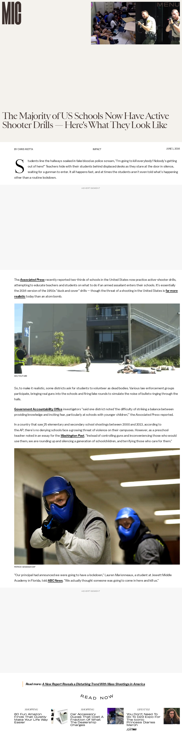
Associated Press (32, 279)
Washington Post (72, 435)
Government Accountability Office (38, 409)
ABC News (55, 580)
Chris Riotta (25, 149)
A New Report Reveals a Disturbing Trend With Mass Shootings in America (93, 684)
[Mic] (11, 13)
